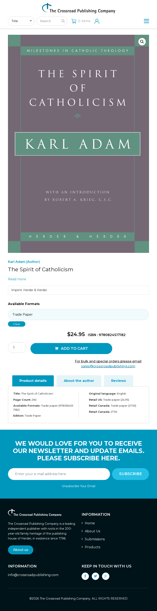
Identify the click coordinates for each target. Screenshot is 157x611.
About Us (92, 531)
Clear (16, 324)
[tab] (33, 380)
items (84, 21)
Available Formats (24, 304)
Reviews (118, 381)
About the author (79, 381)
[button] (142, 41)
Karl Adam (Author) (24, 262)
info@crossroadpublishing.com (33, 575)
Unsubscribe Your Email (78, 486)
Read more (17, 279)
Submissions (95, 539)
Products (92, 547)
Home (90, 523)
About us (20, 550)
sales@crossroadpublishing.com (108, 366)
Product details (33, 381)
